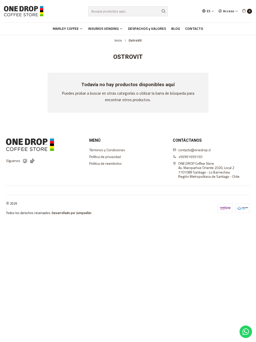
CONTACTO (194, 28)
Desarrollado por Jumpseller (72, 212)
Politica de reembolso (105, 163)
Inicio (118, 40)
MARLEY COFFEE (66, 28)
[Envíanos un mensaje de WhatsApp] (246, 331)
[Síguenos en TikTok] (32, 160)
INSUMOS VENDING (103, 28)
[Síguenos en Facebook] (25, 160)
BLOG (175, 28)
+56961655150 (190, 156)
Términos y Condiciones (107, 149)
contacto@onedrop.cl (194, 149)
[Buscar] (163, 11)
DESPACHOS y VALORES (147, 28)
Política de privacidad (105, 156)
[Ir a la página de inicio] (23, 11)
